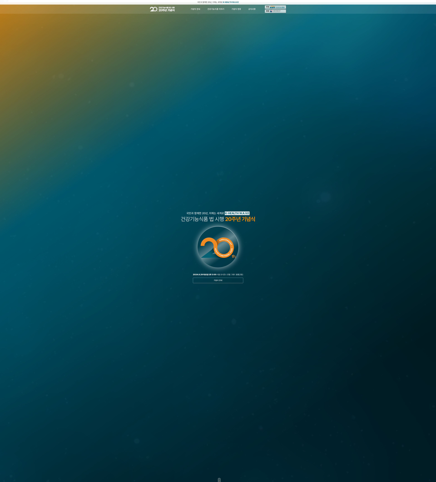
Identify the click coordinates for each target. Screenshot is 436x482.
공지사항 (252, 9)
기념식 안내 (195, 9)
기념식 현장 (236, 9)
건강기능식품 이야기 (215, 9)
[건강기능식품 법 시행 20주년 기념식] (163, 9)
